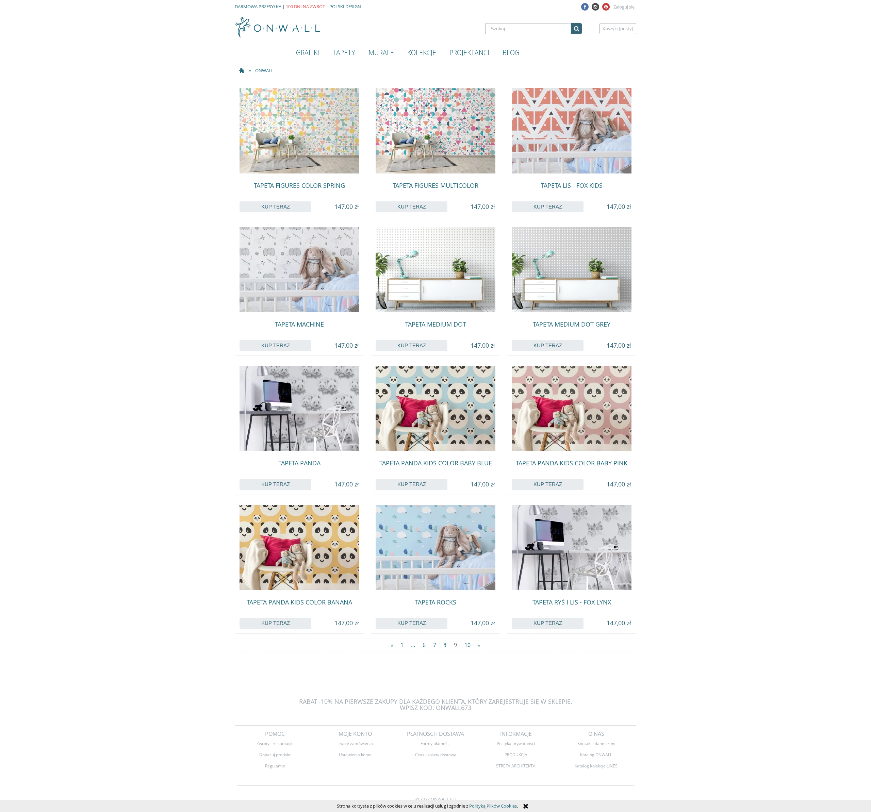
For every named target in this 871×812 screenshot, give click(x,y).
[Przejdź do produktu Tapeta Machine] (299, 269)
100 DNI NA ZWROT (305, 6)
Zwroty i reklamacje (275, 743)
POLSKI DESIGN (345, 6)
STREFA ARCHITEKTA (516, 765)
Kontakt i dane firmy (596, 743)
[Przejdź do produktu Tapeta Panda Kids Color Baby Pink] (571, 408)
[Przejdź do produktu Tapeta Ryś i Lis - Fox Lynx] (571, 547)
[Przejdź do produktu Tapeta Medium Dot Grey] (571, 269)
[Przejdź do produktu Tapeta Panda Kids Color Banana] (299, 547)
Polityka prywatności (516, 743)
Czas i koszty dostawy (435, 754)
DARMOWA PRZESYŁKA (258, 6)
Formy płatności (435, 743)
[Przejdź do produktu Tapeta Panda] (299, 408)
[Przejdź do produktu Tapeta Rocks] (435, 547)
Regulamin (275, 765)
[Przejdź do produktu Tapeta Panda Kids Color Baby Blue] (435, 408)
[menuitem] (307, 52)
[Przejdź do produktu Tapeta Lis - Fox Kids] (571, 130)
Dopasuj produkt (275, 754)
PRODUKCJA (516, 754)
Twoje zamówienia (355, 743)
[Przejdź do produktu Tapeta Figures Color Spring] (299, 130)
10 (467, 645)
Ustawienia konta (355, 754)
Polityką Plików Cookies (493, 806)
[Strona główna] (278, 27)
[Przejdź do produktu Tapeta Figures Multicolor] (435, 130)
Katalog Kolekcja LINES (596, 765)
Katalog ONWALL (596, 754)
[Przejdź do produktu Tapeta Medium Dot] (435, 269)
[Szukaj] (576, 28)
